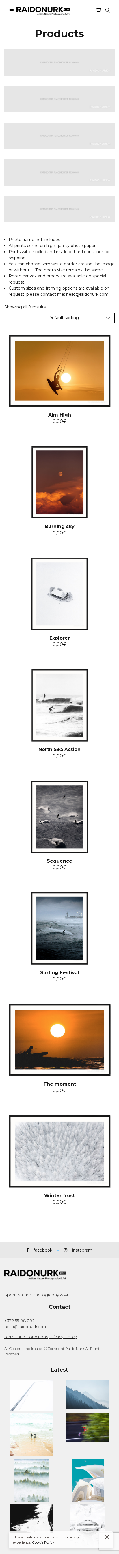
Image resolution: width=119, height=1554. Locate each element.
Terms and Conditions (26, 1336)
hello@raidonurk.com (87, 294)
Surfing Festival (59, 972)
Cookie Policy (43, 1542)
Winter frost (59, 1195)
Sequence (59, 861)
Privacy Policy (63, 1336)
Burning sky (60, 526)
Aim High (59, 415)
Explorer (59, 638)
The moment (59, 1084)
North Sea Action (59, 749)
